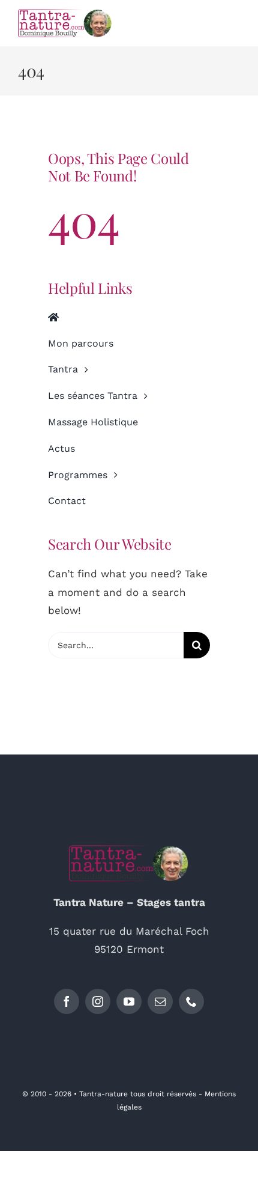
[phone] (191, 1001)
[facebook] (66, 1001)
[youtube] (129, 1001)
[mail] (160, 1001)
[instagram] (97, 1001)
